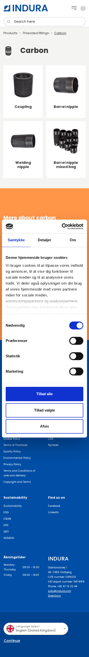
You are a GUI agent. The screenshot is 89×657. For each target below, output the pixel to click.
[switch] (76, 341)
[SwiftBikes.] (25, 8)
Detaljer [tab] (44, 240)
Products (10, 33)
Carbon (60, 33)
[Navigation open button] (74, 8)
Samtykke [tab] (16, 240)
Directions (54, 596)
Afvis (44, 426)
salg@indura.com (59, 591)
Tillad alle (44, 394)
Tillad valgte (44, 410)
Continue (12, 640)
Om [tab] (73, 240)
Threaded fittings (35, 33)
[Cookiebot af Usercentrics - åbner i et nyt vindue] (62, 226)
